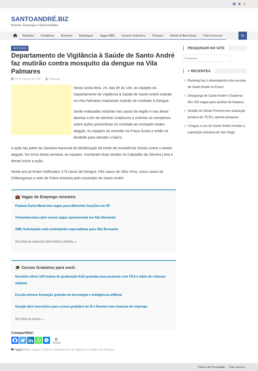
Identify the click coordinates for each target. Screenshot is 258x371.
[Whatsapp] (38, 340)
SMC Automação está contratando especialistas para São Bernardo (66, 229)
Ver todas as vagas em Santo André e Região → (46, 241)
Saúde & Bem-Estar (183, 35)
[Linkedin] (30, 340)
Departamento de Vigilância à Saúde (75, 349)
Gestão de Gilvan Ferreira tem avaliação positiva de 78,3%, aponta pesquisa (216, 114)
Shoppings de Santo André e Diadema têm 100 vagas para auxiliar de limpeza (216, 99)
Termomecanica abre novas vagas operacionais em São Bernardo (65, 217)
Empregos (86, 35)
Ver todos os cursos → (29, 318)
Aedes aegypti (31, 349)
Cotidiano (47, 35)
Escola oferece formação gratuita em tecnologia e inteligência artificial (68, 294)
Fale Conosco (213, 35)
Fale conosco (237, 367)
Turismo (157, 35)
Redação (54, 78)
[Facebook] (15, 340)
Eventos (66, 35)
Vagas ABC (107, 35)
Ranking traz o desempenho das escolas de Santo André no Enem (217, 84)
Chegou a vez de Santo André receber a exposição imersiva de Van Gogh (216, 129)
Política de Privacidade (211, 367)
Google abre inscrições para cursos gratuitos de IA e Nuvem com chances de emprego (81, 306)
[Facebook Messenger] (46, 340)
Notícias (28, 35)
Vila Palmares (106, 349)
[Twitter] (22, 340)
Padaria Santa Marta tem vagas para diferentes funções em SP (62, 205)
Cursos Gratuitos (133, 35)
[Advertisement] (41, 110)
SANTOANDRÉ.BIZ (40, 19)
